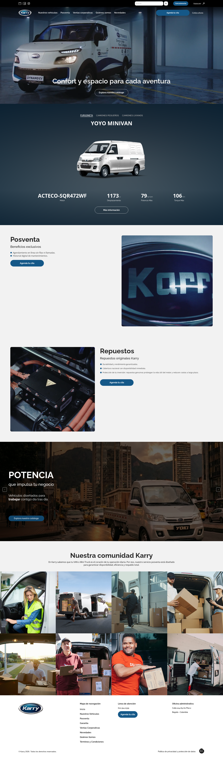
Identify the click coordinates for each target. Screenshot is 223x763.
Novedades (120, 12)
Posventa (65, 12)
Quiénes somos (103, 12)
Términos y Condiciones (92, 742)
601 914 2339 (123, 708)
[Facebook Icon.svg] (24, 3)
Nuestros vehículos (47, 12)
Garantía (84, 723)
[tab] (86, 115)
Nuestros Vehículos (89, 714)
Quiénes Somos (87, 737)
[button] (5, 489)
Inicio (82, 709)
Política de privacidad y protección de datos (177, 751)
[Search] (166, 3)
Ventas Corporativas (90, 728)
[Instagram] (28, 3)
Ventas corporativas (83, 12)
